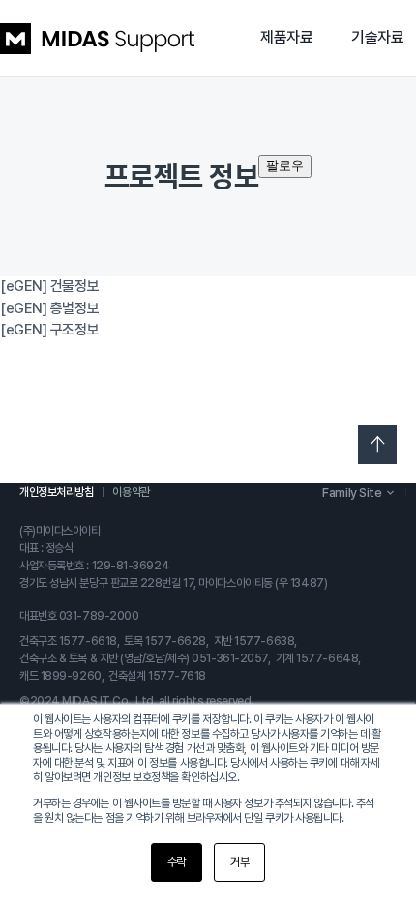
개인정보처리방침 (56, 492)
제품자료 (286, 37)
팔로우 (285, 166)
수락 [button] (176, 862)
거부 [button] (239, 862)
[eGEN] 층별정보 (49, 308)
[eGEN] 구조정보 (49, 329)
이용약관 (130, 492)
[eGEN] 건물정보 (49, 286)
